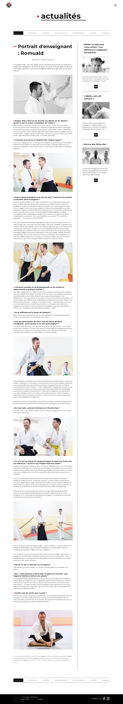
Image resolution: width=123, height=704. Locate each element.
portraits (45, 33)
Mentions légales (18, 701)
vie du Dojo (33, 33)
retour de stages (61, 33)
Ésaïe (25, 660)
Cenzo (35, 658)
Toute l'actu (18, 33)
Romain (69, 656)
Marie (43, 656)
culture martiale (78, 33)
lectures (93, 33)
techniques (106, 33)
